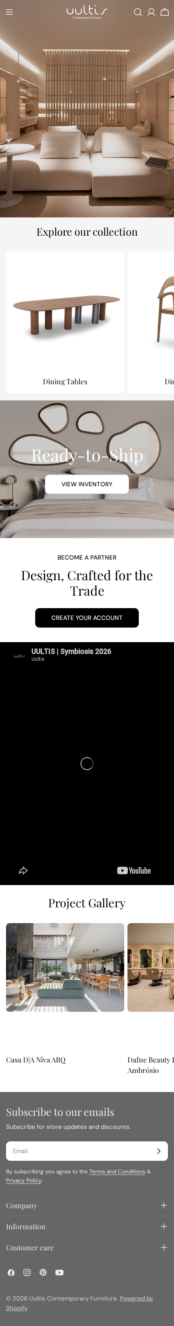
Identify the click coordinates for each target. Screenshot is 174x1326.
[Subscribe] (158, 1151)
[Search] (138, 12)
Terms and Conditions (117, 1171)
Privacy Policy (23, 1180)
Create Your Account (87, 618)
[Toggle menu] (9, 12)
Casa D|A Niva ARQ (36, 1059)
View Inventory (87, 484)
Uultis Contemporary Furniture (73, 1298)
